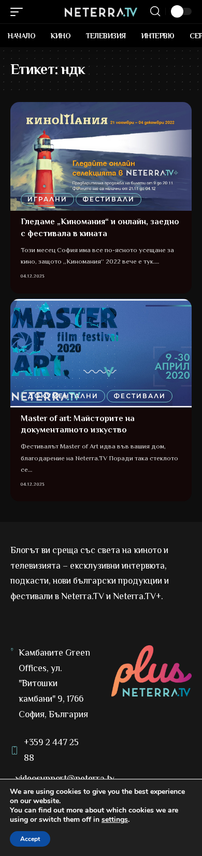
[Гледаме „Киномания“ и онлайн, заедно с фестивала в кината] (101, 156)
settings (115, 819)
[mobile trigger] (19, 12)
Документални (62, 396)
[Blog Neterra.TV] (101, 11)
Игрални (47, 199)
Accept (30, 839)
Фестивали (108, 199)
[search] (155, 11)
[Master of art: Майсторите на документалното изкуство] (101, 353)
